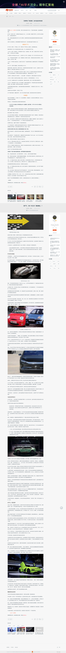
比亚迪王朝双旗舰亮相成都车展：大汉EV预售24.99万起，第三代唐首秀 (55, 249)
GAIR (26, 10)
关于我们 (12, 647)
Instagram (51, 77)
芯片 (33, 13)
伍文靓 (31, 208)
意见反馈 (16, 647)
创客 (58, 263)
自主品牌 (14, 625)
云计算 (58, 261)
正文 (12, 16)
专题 (30, 10)
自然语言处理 (52, 79)
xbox (50, 268)
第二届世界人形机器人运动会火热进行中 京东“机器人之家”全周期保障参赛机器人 (55, 68)
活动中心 (22, 10)
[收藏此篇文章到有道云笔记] (35, 187)
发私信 (55, 41)
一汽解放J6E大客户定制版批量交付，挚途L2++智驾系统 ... (21, 634)
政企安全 (37, 13)
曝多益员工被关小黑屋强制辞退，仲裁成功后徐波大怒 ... (12, 201)
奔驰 (54, 81)
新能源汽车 (22, 625)
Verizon (54, 268)
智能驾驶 (15, 13)
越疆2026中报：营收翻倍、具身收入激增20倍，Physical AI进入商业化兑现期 (55, 50)
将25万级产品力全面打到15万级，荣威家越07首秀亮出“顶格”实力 (55, 242)
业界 (7, 13)
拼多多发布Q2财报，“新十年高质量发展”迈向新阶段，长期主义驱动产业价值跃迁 (55, 64)
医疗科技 (29, 13)
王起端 (31, 23)
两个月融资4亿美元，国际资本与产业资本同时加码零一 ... (39, 634)
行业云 (46, 13)
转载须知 (24, 182)
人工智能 (10, 13)
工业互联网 (50, 13)
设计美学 (18, 625)
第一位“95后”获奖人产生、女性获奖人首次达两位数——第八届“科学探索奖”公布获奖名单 (55, 60)
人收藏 (10, 186)
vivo (55, 77)
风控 (58, 81)
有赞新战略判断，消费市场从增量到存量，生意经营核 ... (21, 201)
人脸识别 (54, 263)
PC (56, 79)
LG (50, 263)
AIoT (55, 13)
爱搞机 (35, 10)
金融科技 (24, 13)
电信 (58, 268)
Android (54, 261)
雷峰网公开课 (17, 10)
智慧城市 (41, 13)
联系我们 (8, 647)
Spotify (51, 81)
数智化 (20, 13)
